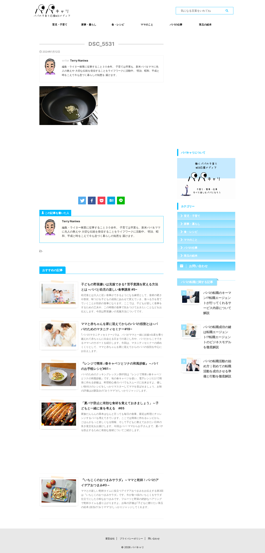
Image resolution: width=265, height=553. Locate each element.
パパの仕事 (176, 24)
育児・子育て (59, 24)
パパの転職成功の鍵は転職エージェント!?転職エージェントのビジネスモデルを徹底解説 (217, 337)
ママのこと (147, 24)
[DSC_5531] (111, 200)
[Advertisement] (101, 160)
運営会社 (110, 538)
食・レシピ (118, 24)
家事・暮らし (88, 24)
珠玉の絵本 (205, 24)
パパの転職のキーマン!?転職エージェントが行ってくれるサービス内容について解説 (217, 303)
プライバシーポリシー (131, 538)
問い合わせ (154, 538)
